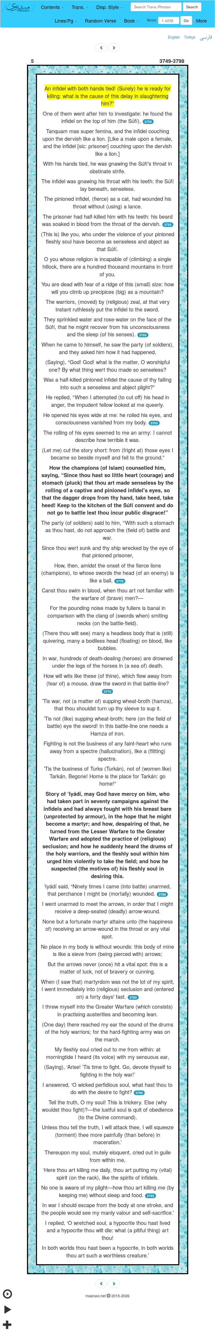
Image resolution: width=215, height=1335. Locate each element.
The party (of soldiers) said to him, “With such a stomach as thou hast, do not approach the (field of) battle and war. (107, 530)
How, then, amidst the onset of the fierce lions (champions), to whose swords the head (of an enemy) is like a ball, (107, 572)
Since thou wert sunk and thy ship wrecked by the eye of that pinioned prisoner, (108, 551)
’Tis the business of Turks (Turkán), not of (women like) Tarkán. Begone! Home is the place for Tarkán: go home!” (107, 776)
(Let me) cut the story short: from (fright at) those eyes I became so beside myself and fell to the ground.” (107, 453)
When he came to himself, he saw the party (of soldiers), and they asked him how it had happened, (107, 348)
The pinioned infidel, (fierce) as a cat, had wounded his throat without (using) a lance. (107, 202)
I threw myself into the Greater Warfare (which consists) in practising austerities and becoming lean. (107, 1010)
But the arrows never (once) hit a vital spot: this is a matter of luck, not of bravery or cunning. (108, 967)
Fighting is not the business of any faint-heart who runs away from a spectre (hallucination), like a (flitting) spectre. (107, 750)
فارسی (206, 37)
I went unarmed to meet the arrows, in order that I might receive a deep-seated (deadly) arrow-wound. (107, 907)
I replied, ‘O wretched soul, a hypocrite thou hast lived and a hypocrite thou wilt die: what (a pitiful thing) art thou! (107, 1230)
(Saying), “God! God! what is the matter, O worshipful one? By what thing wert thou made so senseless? (107, 365)
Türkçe (189, 37)
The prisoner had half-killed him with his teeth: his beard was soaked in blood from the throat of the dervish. (107, 220)
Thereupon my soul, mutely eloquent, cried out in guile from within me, (108, 1156)
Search (192, 6)
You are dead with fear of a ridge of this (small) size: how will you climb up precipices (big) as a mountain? (107, 287)
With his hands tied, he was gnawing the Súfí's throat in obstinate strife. (107, 167)
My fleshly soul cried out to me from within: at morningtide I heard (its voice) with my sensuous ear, (107, 1053)
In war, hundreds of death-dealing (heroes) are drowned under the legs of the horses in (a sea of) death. (107, 661)
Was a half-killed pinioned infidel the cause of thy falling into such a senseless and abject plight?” (107, 383)
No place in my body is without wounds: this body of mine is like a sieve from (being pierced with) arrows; (107, 950)
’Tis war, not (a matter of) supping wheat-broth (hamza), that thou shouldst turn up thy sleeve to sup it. (107, 704)
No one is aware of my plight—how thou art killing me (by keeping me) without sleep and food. (107, 1191)
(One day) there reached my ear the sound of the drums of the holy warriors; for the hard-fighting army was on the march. (107, 1031)
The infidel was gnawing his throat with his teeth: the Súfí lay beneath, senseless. (107, 184)
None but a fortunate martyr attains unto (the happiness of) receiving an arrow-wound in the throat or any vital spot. (107, 928)
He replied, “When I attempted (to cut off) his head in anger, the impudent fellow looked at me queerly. (107, 400)
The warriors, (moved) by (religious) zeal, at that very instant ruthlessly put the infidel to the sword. (108, 305)
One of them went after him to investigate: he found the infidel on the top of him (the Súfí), (107, 117)
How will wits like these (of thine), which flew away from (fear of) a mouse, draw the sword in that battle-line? (108, 679)
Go (186, 20)
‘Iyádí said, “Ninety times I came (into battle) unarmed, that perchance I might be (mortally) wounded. (107, 890)
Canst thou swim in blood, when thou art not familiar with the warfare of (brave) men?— (108, 594)
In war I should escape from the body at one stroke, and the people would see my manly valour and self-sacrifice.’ (107, 1208)
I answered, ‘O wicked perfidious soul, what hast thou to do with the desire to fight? (107, 1088)
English (174, 37)
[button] (52, 7)
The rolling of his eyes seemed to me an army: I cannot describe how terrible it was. (107, 436)
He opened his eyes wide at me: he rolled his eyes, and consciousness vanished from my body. (107, 418)
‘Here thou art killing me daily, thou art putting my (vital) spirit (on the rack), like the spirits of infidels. (107, 1173)
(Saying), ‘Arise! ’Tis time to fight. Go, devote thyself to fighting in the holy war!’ (107, 1070)
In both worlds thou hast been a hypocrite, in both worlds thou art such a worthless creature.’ (108, 1251)
